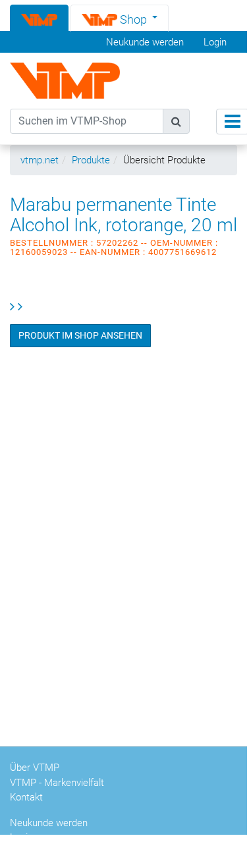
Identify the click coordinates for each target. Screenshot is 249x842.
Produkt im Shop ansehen (80, 335)
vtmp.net (39, 160)
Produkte (91, 160)
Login (215, 42)
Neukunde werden (145, 42)
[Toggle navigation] (232, 121)
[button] (120, 18)
